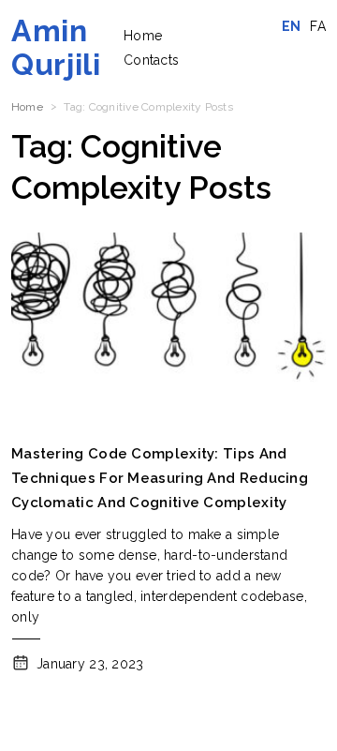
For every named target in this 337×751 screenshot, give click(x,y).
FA (318, 26)
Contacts (151, 60)
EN (291, 26)
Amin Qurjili (55, 47)
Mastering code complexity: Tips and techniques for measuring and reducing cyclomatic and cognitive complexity (159, 478)
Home (143, 35)
